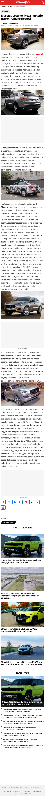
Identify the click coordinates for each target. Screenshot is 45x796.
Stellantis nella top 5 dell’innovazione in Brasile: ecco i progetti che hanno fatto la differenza (20, 595)
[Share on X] (31, 502)
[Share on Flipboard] (26, 502)
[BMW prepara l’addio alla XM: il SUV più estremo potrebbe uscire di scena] (22, 614)
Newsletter (17, 791)
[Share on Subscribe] (3, 507)
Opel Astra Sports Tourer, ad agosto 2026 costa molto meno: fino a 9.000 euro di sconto (22, 734)
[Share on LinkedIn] (20, 502)
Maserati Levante (8, 522)
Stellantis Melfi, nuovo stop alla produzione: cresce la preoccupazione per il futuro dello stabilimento (22, 716)
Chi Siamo (7, 791)
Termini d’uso (36, 791)
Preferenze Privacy (26, 793)
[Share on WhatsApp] (9, 502)
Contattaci (26, 791)
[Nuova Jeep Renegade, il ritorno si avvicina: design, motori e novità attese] (22, 546)
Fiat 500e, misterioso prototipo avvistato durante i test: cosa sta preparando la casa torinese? (23, 746)
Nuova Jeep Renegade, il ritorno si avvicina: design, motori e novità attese (21, 561)
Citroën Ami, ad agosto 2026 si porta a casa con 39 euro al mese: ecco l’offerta (21, 728)
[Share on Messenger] (14, 502)
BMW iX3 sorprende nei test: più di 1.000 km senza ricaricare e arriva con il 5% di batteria (21, 663)
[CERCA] (42, 2)
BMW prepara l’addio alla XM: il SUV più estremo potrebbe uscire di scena (19, 630)
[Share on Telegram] (37, 502)
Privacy (15, 793)
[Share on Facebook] (3, 502)
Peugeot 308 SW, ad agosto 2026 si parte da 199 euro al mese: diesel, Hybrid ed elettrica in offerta (23, 722)
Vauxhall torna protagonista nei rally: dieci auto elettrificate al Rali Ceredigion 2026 (20, 740)
